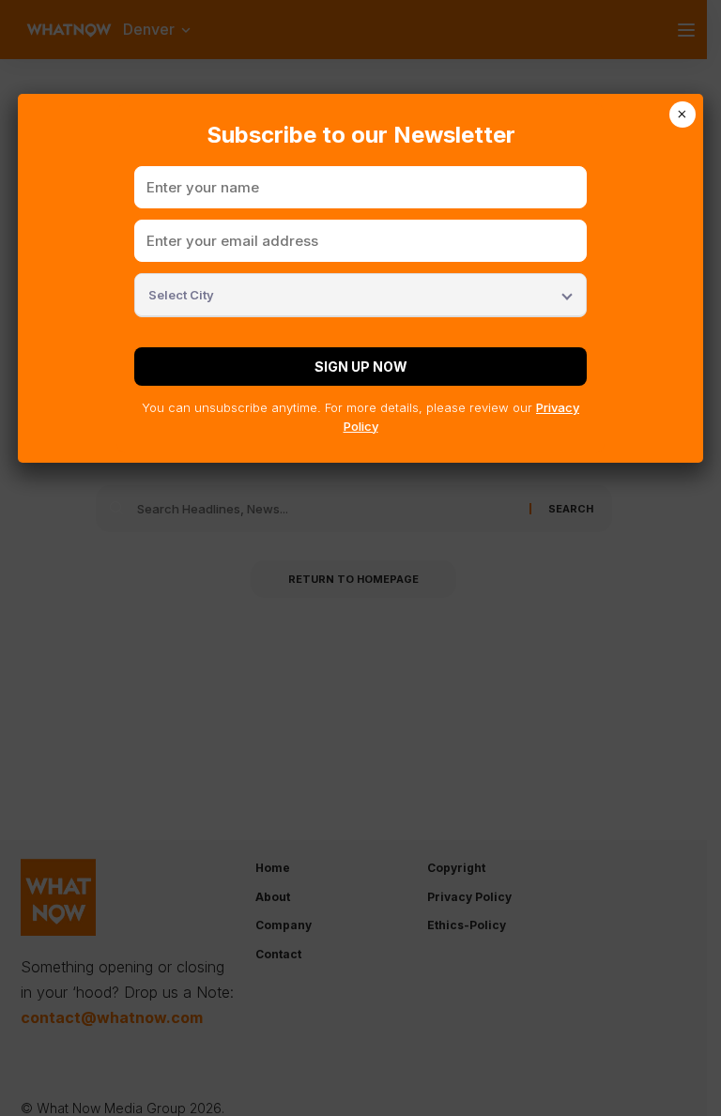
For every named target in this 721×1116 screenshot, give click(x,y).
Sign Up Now (360, 367)
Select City (181, 294)
